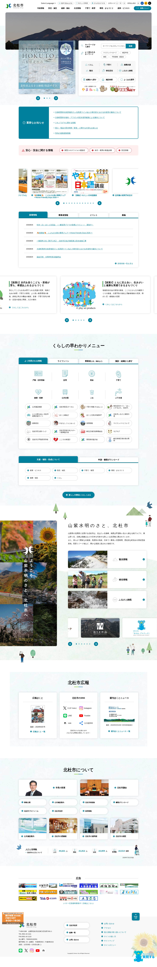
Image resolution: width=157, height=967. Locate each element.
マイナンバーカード (110, 52)
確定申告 (125, 52)
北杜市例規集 (90, 802)
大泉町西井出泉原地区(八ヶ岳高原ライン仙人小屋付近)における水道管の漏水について (88, 112)
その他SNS (88, 723)
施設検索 (109, 80)
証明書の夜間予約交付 (71, 195)
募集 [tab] (124, 215)
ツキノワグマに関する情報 (65, 123)
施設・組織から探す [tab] (124, 361)
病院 (104, 57)
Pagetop (135, 917)
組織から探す (91, 80)
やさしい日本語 (83, 3)
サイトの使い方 (110, 936)
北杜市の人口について (34, 852)
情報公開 (27, 802)
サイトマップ (109, 941)
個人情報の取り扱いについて (115, 932)
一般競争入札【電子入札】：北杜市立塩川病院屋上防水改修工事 (61, 241)
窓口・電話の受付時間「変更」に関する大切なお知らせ (76, 128)
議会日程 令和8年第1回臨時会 (49, 257)
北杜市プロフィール (31, 811)
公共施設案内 (59, 802)
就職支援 (127, 65)
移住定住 (109, 71)
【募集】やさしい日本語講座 (33, 195)
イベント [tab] (94, 215)
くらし (90, 65)
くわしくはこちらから (86, 304)
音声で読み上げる (66, 3)
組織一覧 (72, 932)
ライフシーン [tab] (63, 361)
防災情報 (125, 150)
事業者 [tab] (93, 361)
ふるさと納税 (127, 71)
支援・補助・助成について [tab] (48, 459)
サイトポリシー (110, 945)
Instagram (88, 708)
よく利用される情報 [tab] (33, 361)
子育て (109, 65)
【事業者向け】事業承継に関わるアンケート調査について (120, 196)
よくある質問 (129, 80)
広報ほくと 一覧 (39, 731)
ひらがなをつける (99, 3)
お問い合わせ (74, 940)
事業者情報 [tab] (63, 215)
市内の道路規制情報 (62, 133)
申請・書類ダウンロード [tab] (108, 460)
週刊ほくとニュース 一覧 (120, 731)
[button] (38, 98)
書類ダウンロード (122, 802)
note (69, 723)
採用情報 (88, 811)
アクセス (107, 928)
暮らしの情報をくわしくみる (80, 495)
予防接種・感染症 (118, 57)
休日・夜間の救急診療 (103, 150)
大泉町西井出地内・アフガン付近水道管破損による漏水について (80, 117)
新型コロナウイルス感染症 (75, 150)
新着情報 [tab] (33, 215)
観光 (91, 71)
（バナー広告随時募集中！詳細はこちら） (78, 903)
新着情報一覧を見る (125, 263)
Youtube (87, 716)
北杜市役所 (59, 811)
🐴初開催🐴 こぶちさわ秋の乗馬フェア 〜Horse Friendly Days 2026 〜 (64, 233)
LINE (70, 716)
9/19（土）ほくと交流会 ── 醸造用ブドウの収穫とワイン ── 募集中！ (65, 225)
